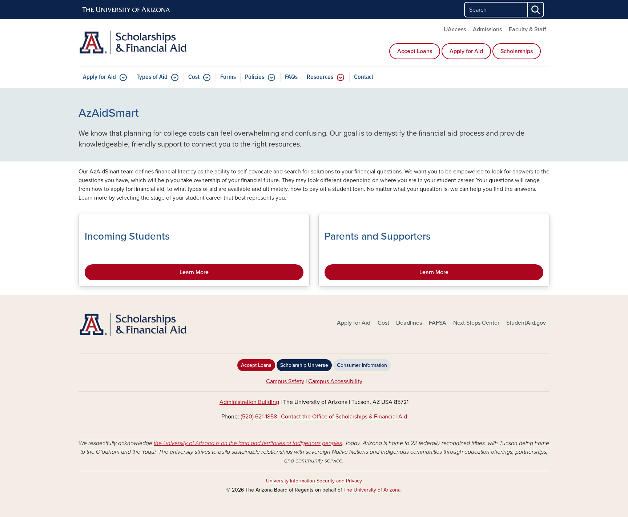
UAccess (455, 29)
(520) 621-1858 (259, 416)
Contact (363, 77)
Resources (320, 77)
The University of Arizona (371, 490)
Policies (254, 77)
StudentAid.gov (526, 322)
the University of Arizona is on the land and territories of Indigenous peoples (248, 443)
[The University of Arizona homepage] (126, 10)
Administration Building (249, 402)
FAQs (291, 77)
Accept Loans (414, 51)
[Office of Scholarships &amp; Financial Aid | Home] (154, 324)
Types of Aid (152, 77)
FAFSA (437, 322)
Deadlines (409, 322)
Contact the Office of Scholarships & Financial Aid (344, 416)
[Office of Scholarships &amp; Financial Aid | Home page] (154, 42)
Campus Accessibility (335, 381)
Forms (228, 77)
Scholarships (516, 51)
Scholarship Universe (304, 365)
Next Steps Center (476, 322)
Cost (194, 77)
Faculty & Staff (527, 29)
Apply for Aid (466, 51)
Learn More (194, 272)
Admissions (487, 29)
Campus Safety (285, 381)
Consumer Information (362, 365)
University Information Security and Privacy (314, 481)
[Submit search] (536, 9)
